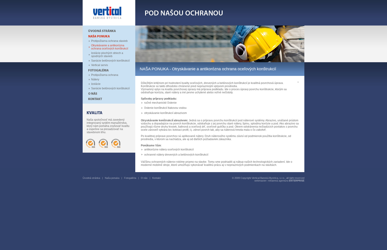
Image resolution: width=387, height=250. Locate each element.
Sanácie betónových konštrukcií (110, 60)
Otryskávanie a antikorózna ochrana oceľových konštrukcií (109, 47)
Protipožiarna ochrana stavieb (109, 41)
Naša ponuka (112, 178)
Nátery (95, 79)
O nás (144, 178)
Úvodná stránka (91, 178)
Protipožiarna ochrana (104, 75)
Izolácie (96, 83)
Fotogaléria (130, 178)
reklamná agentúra (286, 180)
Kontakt (156, 178)
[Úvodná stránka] (109, 24)
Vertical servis (99, 65)
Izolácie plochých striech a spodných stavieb (107, 54)
